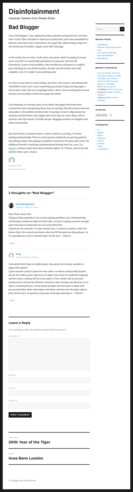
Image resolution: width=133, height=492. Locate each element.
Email (12, 388)
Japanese (101, 144)
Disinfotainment (34, 11)
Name (12, 375)
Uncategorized (103, 149)
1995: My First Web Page (107, 53)
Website (13, 401)
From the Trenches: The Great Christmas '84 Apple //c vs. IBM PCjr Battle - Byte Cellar (109, 75)
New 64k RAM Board (105, 56)
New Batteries (103, 58)
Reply (12, 243)
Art (99, 130)
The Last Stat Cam (109, 87)
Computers (13, 169)
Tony (18, 254)
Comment (14, 336)
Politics (100, 146)
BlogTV (100, 135)
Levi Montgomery (25, 204)
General (22, 169)
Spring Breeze (103, 45)
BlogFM (100, 133)
